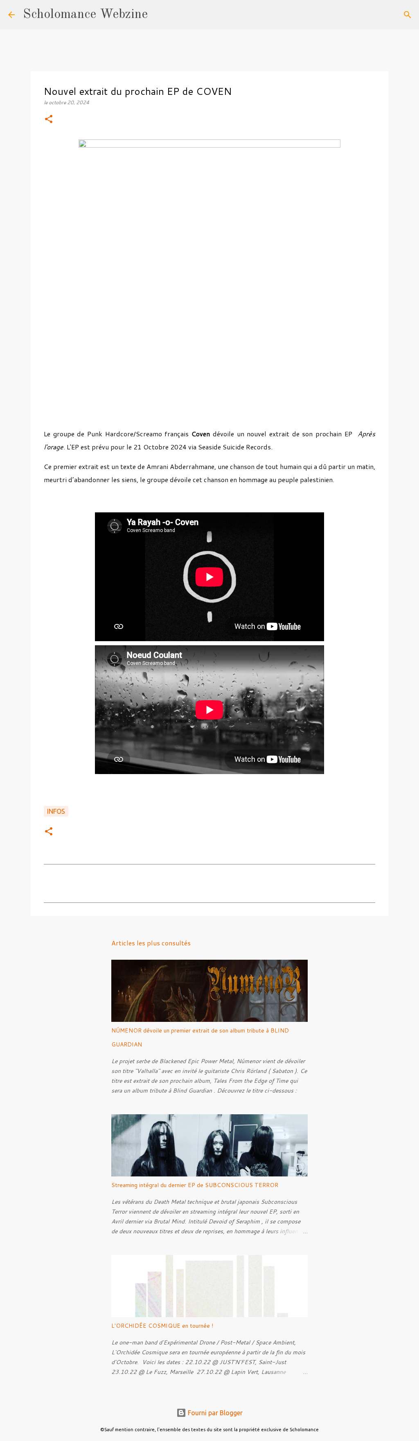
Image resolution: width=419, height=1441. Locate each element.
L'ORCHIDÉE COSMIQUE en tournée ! (162, 1326)
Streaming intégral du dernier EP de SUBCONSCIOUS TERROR (194, 1185)
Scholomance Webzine (85, 14)
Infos (56, 811)
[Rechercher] (159, 15)
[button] (49, 119)
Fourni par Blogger (214, 1412)
